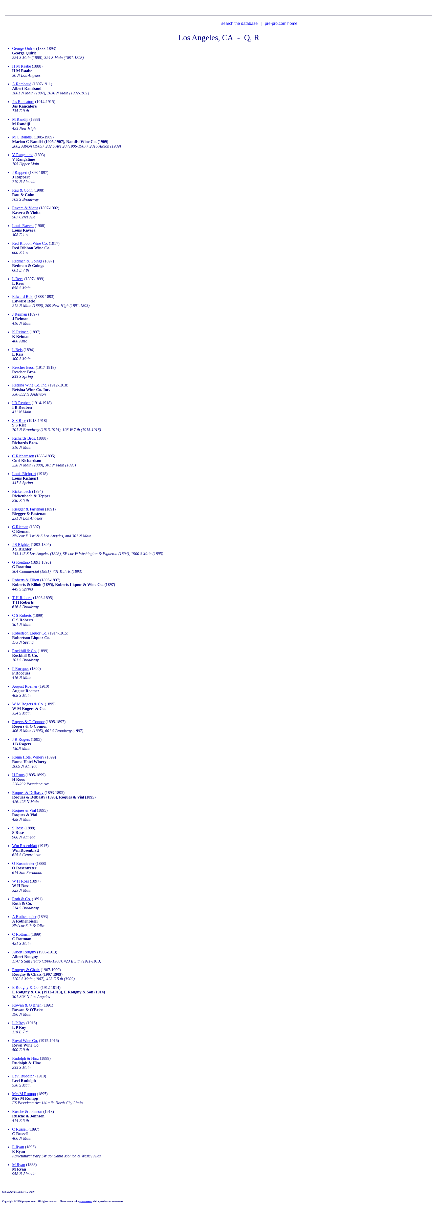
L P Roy (18, 1023)
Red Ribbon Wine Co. (30, 243)
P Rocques (20, 668)
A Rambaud (21, 84)
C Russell (20, 1129)
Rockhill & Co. (24, 651)
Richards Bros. (24, 438)
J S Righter (21, 544)
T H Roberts (22, 598)
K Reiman (20, 332)
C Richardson (23, 456)
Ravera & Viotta (25, 208)
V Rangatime (22, 155)
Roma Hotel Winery (28, 757)
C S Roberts (22, 615)
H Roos (18, 775)
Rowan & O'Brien (26, 1005)
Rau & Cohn (22, 190)
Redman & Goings (27, 261)
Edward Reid (22, 296)
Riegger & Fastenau (28, 509)
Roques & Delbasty (27, 792)
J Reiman (19, 314)
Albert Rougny (24, 952)
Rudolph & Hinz (25, 1058)
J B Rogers (21, 739)
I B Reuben (21, 403)
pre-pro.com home (281, 23)
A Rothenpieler (24, 916)
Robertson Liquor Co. (29, 633)
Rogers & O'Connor (28, 722)
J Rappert (19, 172)
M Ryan (18, 1164)
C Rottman (21, 934)
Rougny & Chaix (26, 970)
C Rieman (20, 527)
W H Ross (20, 881)
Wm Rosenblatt (24, 846)
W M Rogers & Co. (28, 704)
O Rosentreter (23, 863)
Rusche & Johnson (27, 1111)
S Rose (18, 828)
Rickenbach (21, 491)
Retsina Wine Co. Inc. (29, 385)
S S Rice (19, 420)
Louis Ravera (23, 225)
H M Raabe (21, 66)
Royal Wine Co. (25, 1040)
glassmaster (85, 1201)
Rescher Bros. (23, 367)
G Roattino (21, 562)
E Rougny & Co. (25, 987)
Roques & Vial (24, 810)
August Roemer (24, 686)
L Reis (17, 350)
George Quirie (23, 48)
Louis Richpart (24, 474)
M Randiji (20, 119)
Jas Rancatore (23, 101)
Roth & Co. (21, 899)
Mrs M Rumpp (24, 1094)
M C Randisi (22, 137)
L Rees (17, 279)
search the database (239, 23)
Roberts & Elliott (25, 580)
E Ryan (18, 1147)
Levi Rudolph (23, 1076)
